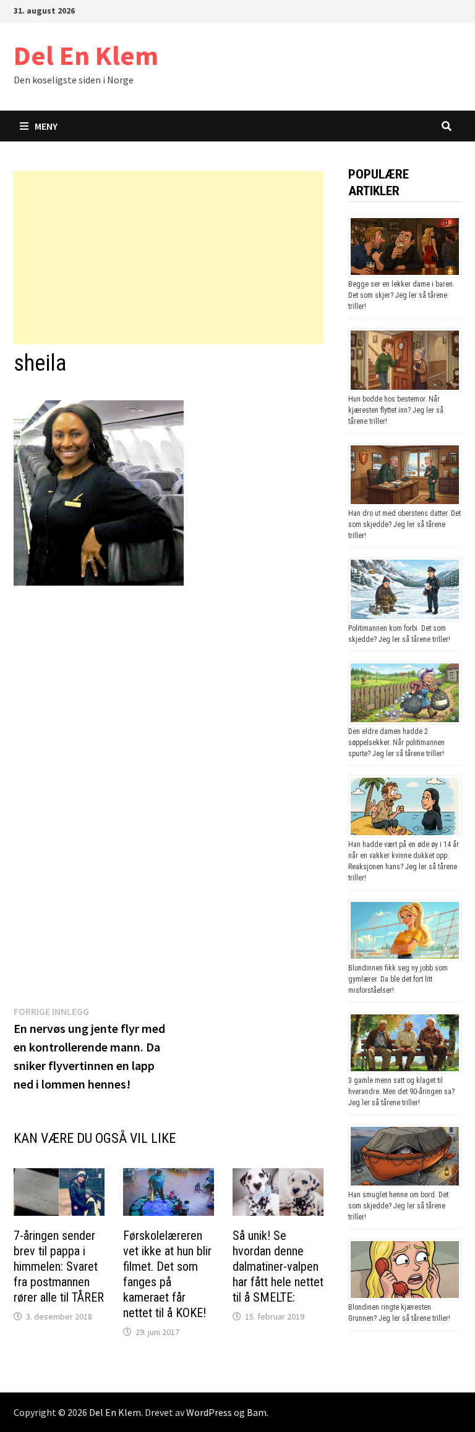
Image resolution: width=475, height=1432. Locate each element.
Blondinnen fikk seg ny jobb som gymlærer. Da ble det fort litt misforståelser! (398, 979)
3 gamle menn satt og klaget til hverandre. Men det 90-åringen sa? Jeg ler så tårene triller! (401, 1091)
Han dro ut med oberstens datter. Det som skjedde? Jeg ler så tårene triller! (404, 524)
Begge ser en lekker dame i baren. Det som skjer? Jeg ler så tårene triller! (401, 295)
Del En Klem (86, 55)
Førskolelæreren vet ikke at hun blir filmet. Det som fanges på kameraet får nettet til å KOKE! (167, 1274)
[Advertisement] (168, 257)
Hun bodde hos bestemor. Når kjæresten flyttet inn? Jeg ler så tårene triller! (395, 410)
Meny (46, 126)
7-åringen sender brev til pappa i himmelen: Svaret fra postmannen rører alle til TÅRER (59, 1266)
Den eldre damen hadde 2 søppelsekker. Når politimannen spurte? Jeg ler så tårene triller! (396, 742)
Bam (257, 1412)
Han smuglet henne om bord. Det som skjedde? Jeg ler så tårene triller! (398, 1205)
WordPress (209, 1412)
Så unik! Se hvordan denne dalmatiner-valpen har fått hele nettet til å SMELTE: (278, 1266)
